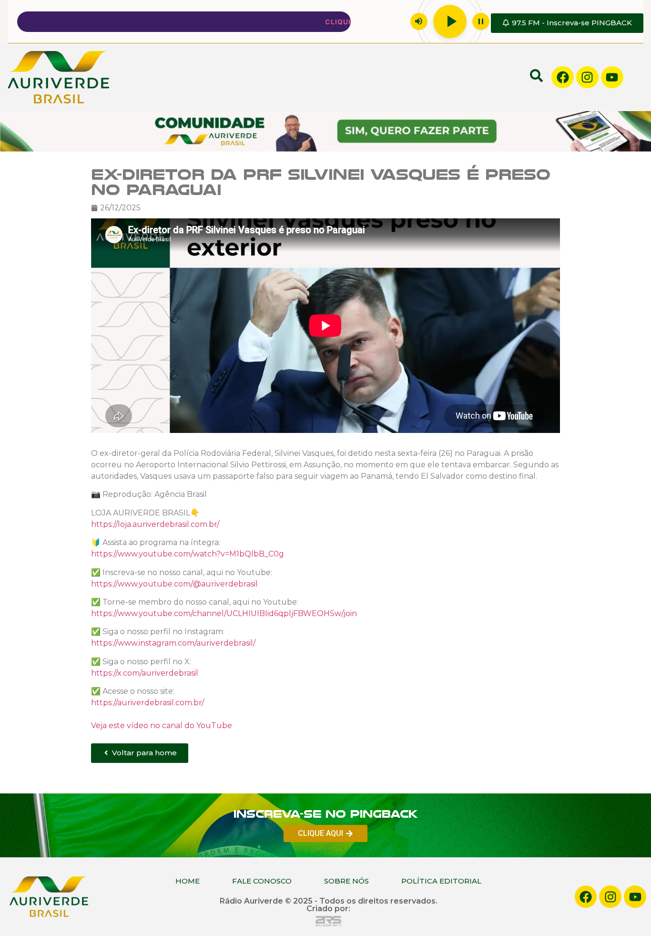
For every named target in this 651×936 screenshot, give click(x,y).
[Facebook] (562, 77)
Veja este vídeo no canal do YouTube (161, 725)
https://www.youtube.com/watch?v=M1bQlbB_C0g (187, 553)
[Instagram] (587, 77)
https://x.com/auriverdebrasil (144, 673)
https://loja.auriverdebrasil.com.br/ (155, 524)
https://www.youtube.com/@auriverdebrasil (174, 583)
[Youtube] (612, 77)
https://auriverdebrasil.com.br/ (147, 702)
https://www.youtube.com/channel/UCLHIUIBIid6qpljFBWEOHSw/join (224, 613)
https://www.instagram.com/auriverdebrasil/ (173, 643)
